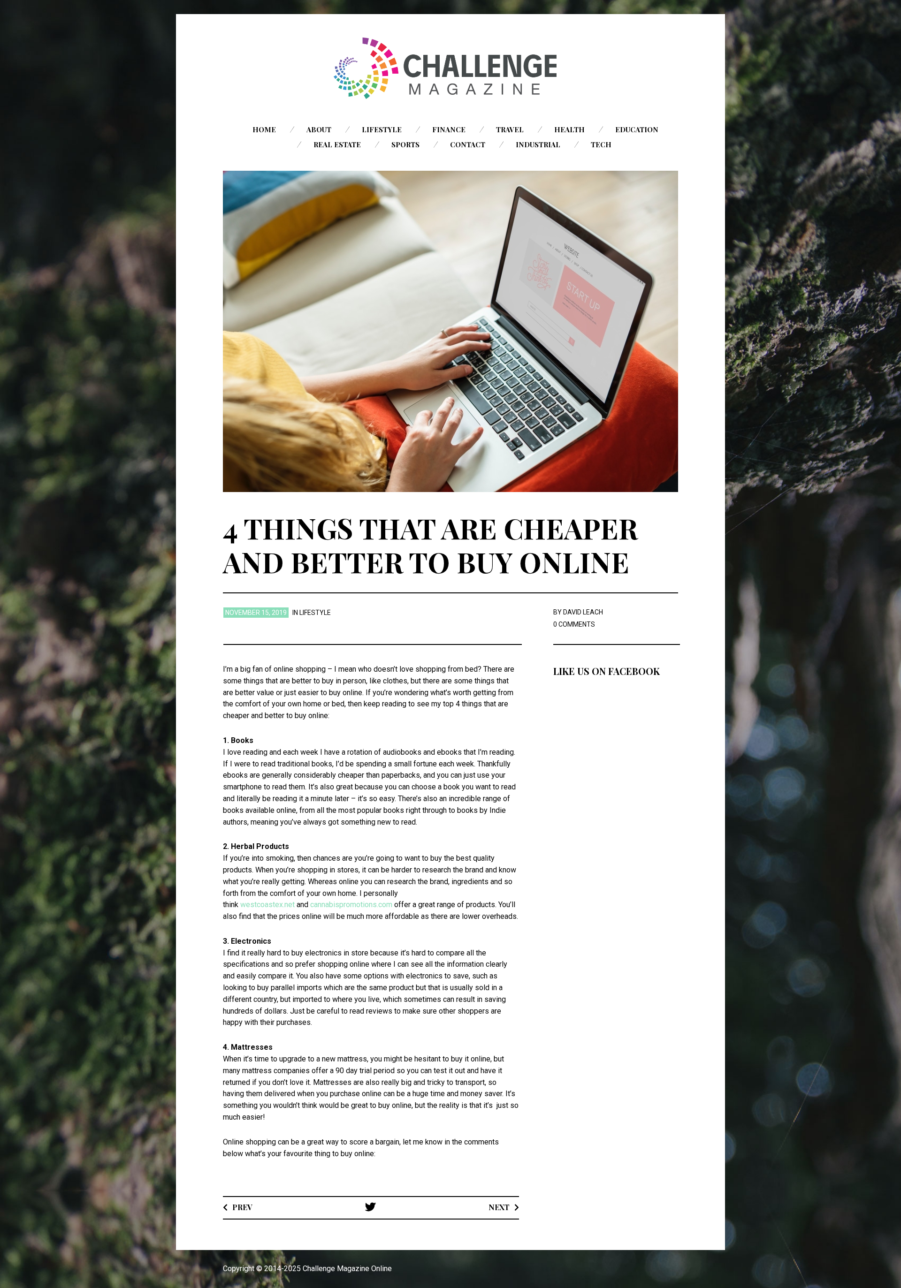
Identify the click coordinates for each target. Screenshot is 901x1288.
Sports (405, 144)
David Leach (583, 612)
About (318, 129)
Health (569, 129)
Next (499, 1207)
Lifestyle (382, 129)
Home (264, 129)
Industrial (538, 144)
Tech (601, 144)
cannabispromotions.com (351, 904)
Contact (467, 144)
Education (636, 129)
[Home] (450, 68)
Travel (510, 129)
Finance (449, 129)
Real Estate (337, 144)
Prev (242, 1207)
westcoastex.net (267, 904)
